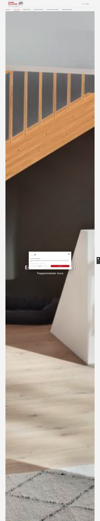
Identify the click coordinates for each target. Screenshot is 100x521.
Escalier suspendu (53, 9)
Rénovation (26, 9)
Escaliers (17, 9)
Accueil (7, 9)
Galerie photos (38, 9)
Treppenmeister (67, 9)
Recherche (82, 4)
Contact (87, 3)
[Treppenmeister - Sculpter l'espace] (15, 4)
